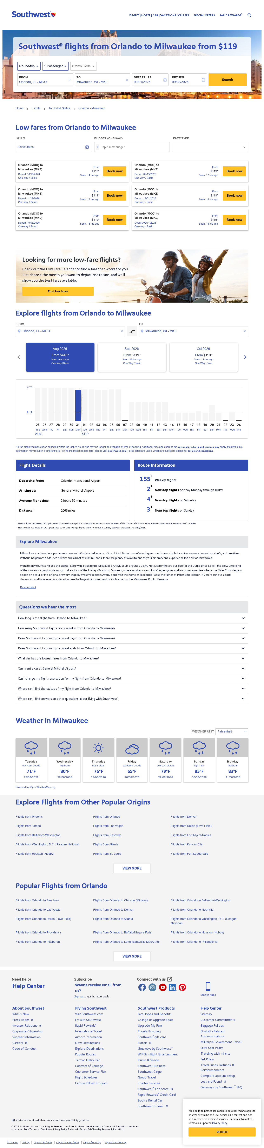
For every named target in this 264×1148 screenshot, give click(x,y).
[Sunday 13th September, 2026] (165, 411)
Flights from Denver (184, 816)
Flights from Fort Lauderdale (189, 853)
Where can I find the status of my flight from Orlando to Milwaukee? (64, 689)
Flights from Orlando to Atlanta (113, 918)
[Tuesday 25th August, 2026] (37, 404)
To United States (59, 108)
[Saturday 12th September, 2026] (158, 411)
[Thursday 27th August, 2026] (51, 404)
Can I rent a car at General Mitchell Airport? (47, 669)
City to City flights (43, 1142)
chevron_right (245, 357)
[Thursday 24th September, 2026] (239, 420)
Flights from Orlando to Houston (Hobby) (197, 932)
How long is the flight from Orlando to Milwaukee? (52, 618)
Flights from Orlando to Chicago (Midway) (120, 900)
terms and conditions (200, 451)
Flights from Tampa (28, 826)
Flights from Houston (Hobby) (35, 853)
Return (178, 77)
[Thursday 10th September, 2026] (145, 411)
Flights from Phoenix (29, 816)
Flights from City (92, 1142)
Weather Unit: (203, 731)
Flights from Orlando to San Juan (37, 900)
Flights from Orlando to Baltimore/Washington (200, 900)
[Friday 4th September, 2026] (104, 405)
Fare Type (181, 138)
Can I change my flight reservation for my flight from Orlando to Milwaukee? (69, 679)
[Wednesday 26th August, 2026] (44, 404)
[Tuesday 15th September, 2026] (178, 417)
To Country (12, 1142)
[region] (222, 1122)
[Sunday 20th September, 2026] (212, 413)
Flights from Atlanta (105, 844)
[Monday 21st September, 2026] (218, 417)
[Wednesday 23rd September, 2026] (232, 416)
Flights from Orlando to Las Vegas (38, 909)
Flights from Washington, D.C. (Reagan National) (47, 844)
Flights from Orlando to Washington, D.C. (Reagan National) (204, 921)
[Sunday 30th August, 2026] (71, 404)
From (23, 77)
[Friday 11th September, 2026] (151, 411)
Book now (115, 171)
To (79, 77)
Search (227, 79)
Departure (142, 77)
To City (25, 1142)
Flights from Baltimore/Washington (38, 835)
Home (20, 108)
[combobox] (43, 82)
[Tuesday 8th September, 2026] (131, 411)
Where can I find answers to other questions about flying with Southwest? (68, 699)
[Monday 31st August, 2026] (78, 405)
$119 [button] (227, 46)
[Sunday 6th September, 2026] (118, 405)
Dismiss (222, 1132)
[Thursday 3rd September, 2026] (98, 405)
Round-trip (27, 66)
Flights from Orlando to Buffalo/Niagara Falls (122, 932)
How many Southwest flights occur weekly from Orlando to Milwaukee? (66, 628)
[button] (35, 14)
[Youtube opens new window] (163, 987)
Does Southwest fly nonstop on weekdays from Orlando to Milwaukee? (66, 638)
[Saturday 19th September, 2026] (205, 417)
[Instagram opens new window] (152, 987)
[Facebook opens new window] (142, 987)
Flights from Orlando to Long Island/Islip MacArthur (126, 941)
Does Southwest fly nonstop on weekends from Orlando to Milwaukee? (67, 648)
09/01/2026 (142, 82)
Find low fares (58, 291)
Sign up (78, 996)
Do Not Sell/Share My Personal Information (101, 1129)
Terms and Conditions (40, 1129)
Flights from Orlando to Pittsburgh (38, 941)
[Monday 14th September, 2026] (171, 417)
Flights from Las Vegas (108, 826)
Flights (36, 108)
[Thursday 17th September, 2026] (191, 417)
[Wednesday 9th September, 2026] (138, 411)
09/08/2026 (180, 82)
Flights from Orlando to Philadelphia (194, 941)
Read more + (28, 587)
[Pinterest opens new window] (182, 987)
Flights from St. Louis (107, 853)
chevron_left (19, 357)
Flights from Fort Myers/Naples (191, 835)
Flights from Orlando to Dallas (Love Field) (43, 918)
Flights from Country (115, 1142)
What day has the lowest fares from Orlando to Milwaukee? (58, 658)
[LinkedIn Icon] (173, 987)
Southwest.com (117, 451)
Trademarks (73, 1129)
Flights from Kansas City (187, 844)
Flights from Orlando (106, 816)
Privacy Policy (60, 1129)
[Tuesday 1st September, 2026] (84, 405)
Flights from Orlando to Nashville (192, 909)
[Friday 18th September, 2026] (198, 416)
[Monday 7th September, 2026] (124, 420)
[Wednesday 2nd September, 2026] (91, 405)
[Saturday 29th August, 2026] (64, 404)
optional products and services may (198, 447)
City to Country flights (67, 1142)
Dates (20, 138)
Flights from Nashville (107, 835)
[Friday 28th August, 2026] (57, 404)
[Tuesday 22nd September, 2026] (225, 420)
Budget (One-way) (108, 138)
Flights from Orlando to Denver (113, 909)
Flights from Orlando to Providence (38, 932)
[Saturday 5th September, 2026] (111, 405)
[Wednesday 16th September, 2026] (185, 417)
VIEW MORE (132, 868)
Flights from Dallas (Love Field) (191, 826)
